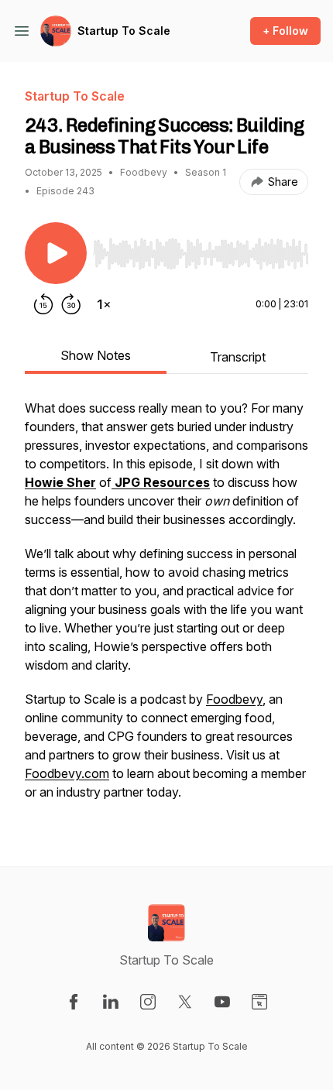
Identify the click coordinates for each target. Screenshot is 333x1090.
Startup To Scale (123, 30)
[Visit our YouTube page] (222, 1001)
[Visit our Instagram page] (148, 1001)
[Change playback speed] (103, 304)
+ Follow (285, 30)
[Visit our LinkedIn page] (110, 1001)
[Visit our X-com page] (185, 1001)
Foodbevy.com (67, 773)
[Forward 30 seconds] (71, 304)
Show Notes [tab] (95, 355)
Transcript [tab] (238, 357)
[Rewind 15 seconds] (43, 304)
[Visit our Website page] (259, 1001)
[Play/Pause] (56, 253)
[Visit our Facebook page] (73, 1001)
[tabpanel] (166, 608)
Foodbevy (234, 699)
